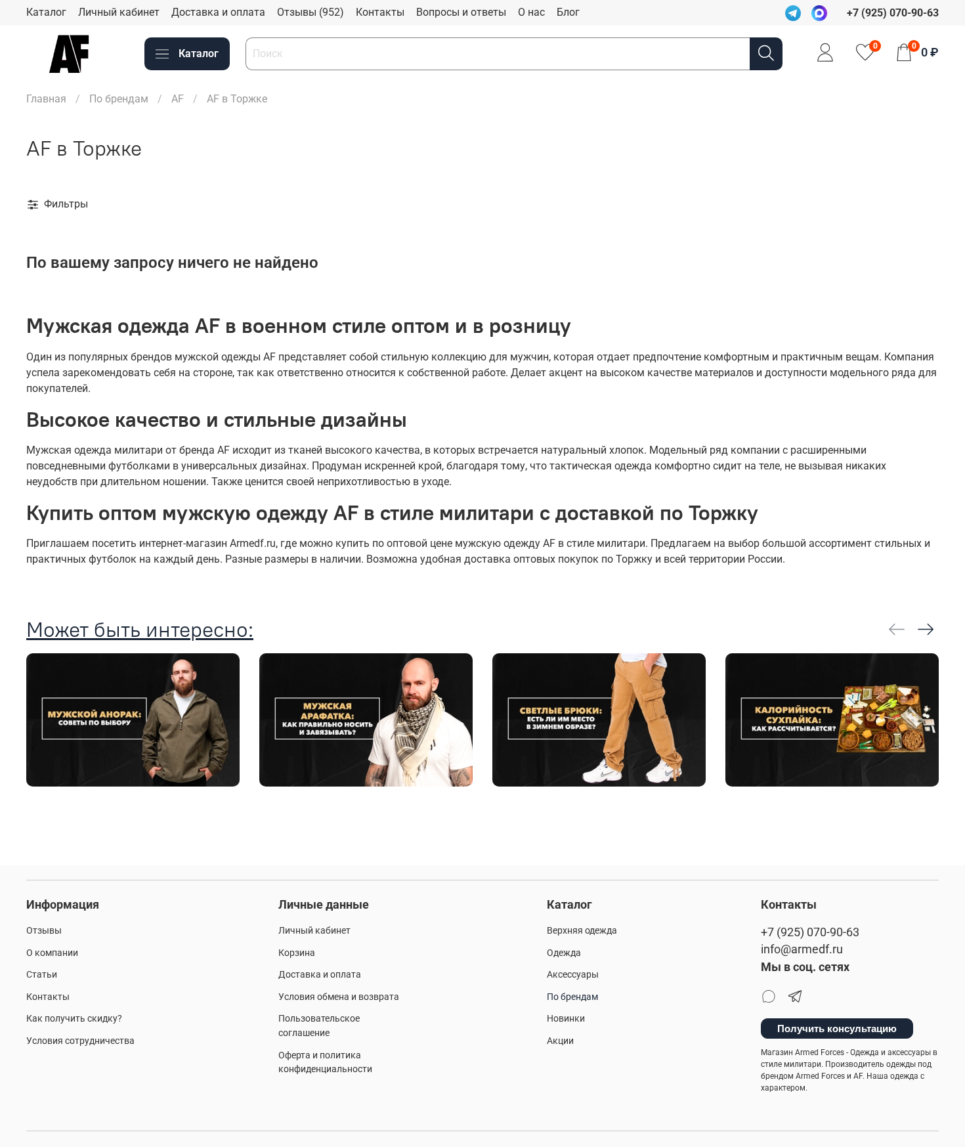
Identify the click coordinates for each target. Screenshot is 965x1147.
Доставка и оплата (218, 12)
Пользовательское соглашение (319, 1026)
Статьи (41, 974)
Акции (560, 1041)
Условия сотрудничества (80, 1041)
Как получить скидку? (74, 1018)
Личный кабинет (119, 12)
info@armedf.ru (802, 949)
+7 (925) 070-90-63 (810, 932)
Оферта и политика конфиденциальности (325, 1062)
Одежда (564, 953)
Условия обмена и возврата (338, 997)
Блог (568, 12)
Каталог (46, 12)
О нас (531, 12)
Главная (46, 99)
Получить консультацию (837, 1028)
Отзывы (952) (310, 12)
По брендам (118, 99)
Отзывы (44, 930)
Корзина (296, 953)
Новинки (566, 1018)
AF (177, 99)
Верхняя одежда (582, 930)
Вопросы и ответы (461, 12)
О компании (52, 953)
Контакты (380, 12)
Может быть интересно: (139, 629)
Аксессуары (573, 974)
